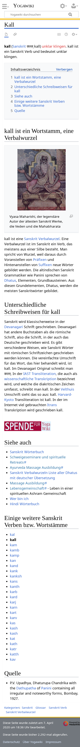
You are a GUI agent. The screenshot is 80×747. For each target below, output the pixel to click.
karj (13, 602)
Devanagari (13, 326)
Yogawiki (23, 5)
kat (12, 638)
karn (13, 607)
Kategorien (11, 707)
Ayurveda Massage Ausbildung (35, 467)
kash (14, 628)
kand (14, 565)
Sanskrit (19, 46)
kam (13, 545)
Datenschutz (11, 742)
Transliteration (44, 373)
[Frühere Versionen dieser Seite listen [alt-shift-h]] (66, 34)
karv (13, 617)
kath (13, 643)
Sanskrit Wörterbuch (27, 452)
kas (13, 623)
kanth (14, 586)
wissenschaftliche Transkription (30, 378)
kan (13, 560)
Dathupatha (26, 688)
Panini (46, 688)
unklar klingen (54, 46)
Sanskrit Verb (58, 707)
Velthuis (67, 389)
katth (14, 654)
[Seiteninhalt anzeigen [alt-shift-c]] (6, 34)
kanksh (16, 576)
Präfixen (40, 259)
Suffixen (45, 264)
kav (13, 659)
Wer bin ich (19, 498)
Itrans (52, 404)
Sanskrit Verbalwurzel (42, 238)
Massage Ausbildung (27, 483)
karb (13, 591)
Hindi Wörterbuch (24, 504)
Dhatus (10, 280)
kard (13, 597)
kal (12, 534)
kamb (14, 550)
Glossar (41, 707)
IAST (27, 373)
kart (13, 612)
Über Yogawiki (33, 742)
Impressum (53, 742)
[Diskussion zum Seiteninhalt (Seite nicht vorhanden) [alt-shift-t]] (15, 34)
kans (14, 581)
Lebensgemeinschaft (27, 488)
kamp (14, 555)
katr (13, 649)
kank (14, 571)
